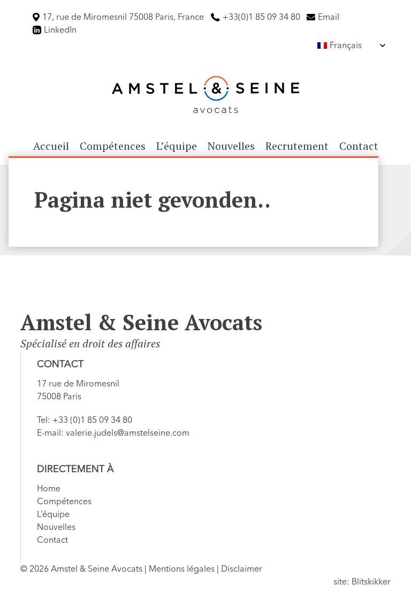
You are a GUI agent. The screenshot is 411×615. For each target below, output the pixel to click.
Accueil (51, 146)
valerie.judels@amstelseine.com (127, 433)
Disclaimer (241, 568)
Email (328, 17)
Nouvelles (231, 146)
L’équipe (176, 146)
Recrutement (297, 146)
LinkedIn (60, 29)
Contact (358, 146)
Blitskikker (371, 581)
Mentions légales (182, 568)
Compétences (113, 146)
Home (48, 488)
